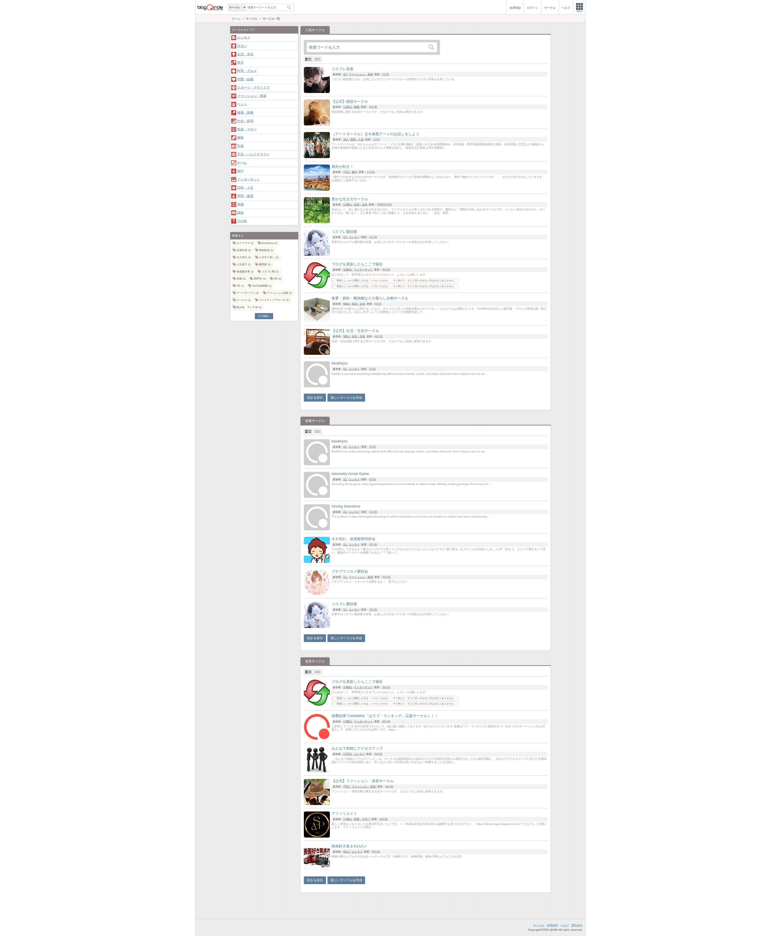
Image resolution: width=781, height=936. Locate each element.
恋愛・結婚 (245, 79)
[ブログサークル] (210, 7)
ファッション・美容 (361, 74)
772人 (346, 172)
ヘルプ (564, 925)
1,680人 (347, 721)
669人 (346, 303)
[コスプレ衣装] (317, 92)
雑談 (356, 106)
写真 (240, 146)
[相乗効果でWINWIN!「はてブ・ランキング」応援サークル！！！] (317, 738)
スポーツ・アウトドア (253, 87)
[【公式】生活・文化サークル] (317, 353)
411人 (346, 851)
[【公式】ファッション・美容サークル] (317, 804)
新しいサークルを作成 (346, 397)
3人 (345, 74)
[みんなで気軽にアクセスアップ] (317, 771)
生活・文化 (360, 204)
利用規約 (552, 925)
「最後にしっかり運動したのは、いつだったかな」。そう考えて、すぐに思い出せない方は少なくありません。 (395, 280)
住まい (242, 46)
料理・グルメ (247, 71)
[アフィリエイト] (317, 836)
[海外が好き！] (317, 189)
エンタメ (354, 237)
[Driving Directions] (317, 529)
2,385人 (347, 204)
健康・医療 (245, 112)
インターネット (363, 269)
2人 (345, 237)
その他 (242, 221)
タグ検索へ (264, 316)
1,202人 (347, 106)
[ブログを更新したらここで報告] (317, 287)
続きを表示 (315, 397)
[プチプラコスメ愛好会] (317, 594)
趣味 (240, 137)
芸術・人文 (357, 139)
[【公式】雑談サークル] (317, 124)
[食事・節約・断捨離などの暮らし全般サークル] (317, 321)
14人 (346, 139)
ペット (242, 104)
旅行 (354, 172)
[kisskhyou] (317, 386)
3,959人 (347, 269)
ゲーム (242, 162)
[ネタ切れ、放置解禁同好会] (317, 562)
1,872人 (347, 754)
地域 (240, 204)
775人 (346, 786)
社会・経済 (245, 121)
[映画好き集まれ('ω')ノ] (317, 869)
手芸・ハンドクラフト (253, 154)
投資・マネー (362, 819)
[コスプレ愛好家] (317, 254)
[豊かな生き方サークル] (317, 222)
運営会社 (577, 925)
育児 (240, 62)
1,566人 (347, 819)
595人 (346, 336)
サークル (538, 925)
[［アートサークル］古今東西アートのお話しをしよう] (317, 157)
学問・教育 (245, 196)
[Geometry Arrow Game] (317, 496)
